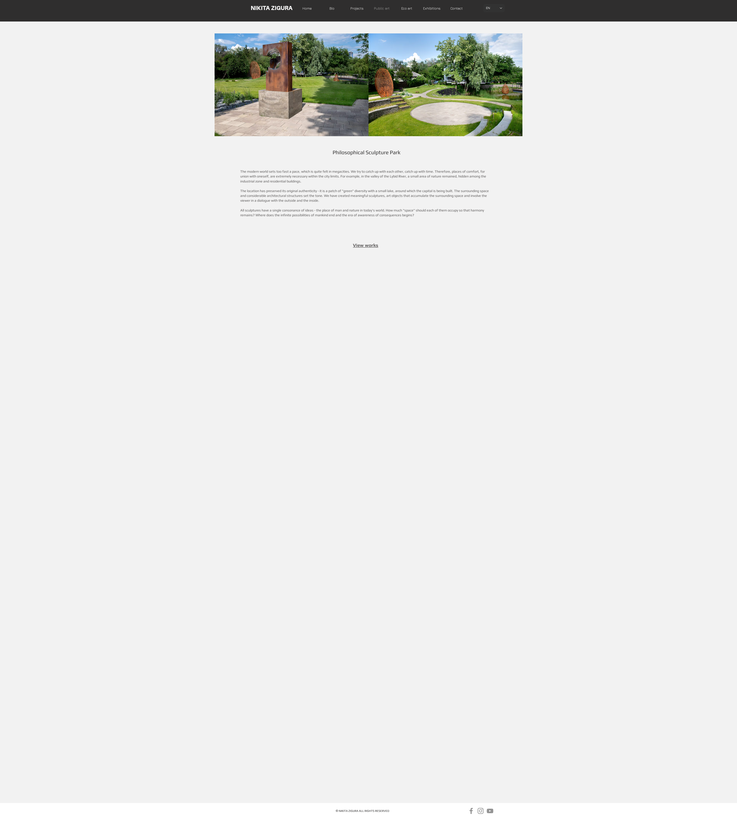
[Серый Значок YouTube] (490, 811)
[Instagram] (481, 811)
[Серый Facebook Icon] (471, 811)
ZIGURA (353, 810)
